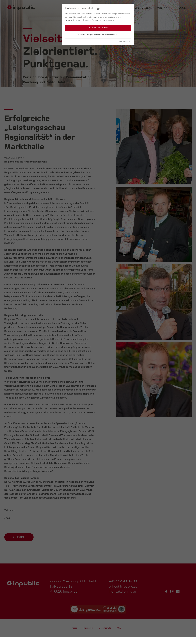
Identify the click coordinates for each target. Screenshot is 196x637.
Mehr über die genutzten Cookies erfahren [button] (97, 35)
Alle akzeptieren (98, 27)
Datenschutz (125, 41)
